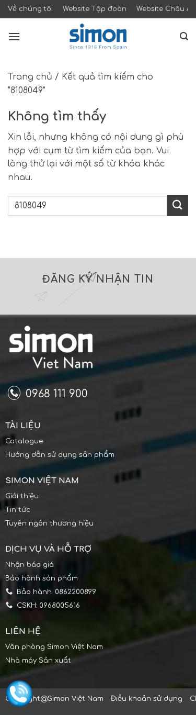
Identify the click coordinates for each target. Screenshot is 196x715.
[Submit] (177, 205)
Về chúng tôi (30, 9)
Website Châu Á (163, 9)
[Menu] (14, 36)
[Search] (184, 36)
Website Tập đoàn (94, 9)
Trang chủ (30, 77)
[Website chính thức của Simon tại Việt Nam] (98, 36)
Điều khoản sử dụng (146, 698)
